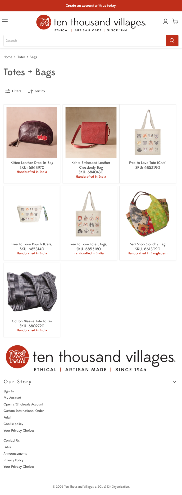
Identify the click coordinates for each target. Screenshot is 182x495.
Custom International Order (24, 411)
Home (8, 57)
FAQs (7, 447)
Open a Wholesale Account (23, 404)
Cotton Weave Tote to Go (32, 321)
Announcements (15, 454)
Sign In (9, 391)
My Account (12, 398)
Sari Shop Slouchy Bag (147, 244)
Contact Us (12, 440)
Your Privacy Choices (19, 430)
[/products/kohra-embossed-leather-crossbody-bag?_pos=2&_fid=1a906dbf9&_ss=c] (90, 132)
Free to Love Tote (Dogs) (88, 244)
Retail (7, 417)
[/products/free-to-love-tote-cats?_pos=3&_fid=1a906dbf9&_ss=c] (147, 132)
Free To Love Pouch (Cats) (31, 244)
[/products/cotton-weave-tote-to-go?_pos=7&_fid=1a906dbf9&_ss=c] (31, 291)
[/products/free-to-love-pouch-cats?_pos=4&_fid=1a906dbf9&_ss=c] (31, 214)
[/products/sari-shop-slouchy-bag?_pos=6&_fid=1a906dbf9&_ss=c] (147, 214)
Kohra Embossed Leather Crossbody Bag (91, 165)
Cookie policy (13, 424)
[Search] (172, 40)
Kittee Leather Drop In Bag (32, 163)
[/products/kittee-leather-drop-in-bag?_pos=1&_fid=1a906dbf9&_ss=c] (31, 132)
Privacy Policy (13, 460)
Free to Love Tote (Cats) (147, 163)
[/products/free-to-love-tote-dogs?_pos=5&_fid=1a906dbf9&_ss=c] (88, 214)
